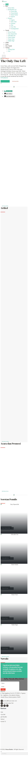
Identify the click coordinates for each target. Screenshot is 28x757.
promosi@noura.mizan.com (10, 701)
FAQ (2, 712)
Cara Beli (3, 714)
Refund (2, 719)
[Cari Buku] (5, 53)
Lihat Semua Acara (5, 491)
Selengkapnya (4, 78)
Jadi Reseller (4, 717)
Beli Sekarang (5, 81)
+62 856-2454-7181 (8, 703)
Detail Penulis (7, 530)
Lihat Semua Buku (15, 81)
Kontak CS (3, 721)
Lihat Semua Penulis (5, 656)
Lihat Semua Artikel (5, 441)
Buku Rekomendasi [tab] (10, 96)
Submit (3, 689)
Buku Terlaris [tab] (9, 91)
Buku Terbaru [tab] (9, 93)
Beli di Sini (4, 132)
